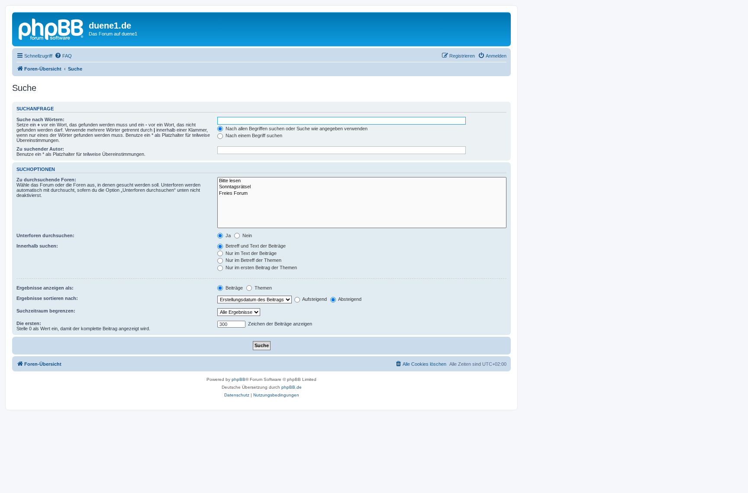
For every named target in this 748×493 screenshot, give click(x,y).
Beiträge (233, 287)
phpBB (238, 379)
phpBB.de (291, 387)
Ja (227, 235)
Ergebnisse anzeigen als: (45, 287)
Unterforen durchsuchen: (45, 235)
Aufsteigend (314, 299)
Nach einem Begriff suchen (253, 135)
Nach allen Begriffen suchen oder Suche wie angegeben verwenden (296, 128)
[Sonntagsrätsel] (362, 187)
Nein (246, 235)
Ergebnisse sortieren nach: (47, 298)
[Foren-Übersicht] (51, 28)
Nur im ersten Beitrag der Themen (260, 267)
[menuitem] (63, 56)
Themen (262, 287)
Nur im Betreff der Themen (252, 260)
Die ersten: (28, 323)
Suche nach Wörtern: (40, 119)
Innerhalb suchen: (37, 245)
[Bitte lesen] (362, 181)
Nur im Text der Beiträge (250, 253)
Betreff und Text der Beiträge (255, 245)
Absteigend (349, 299)
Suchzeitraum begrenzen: (45, 310)
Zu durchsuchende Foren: (46, 179)
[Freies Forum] (362, 193)
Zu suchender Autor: (40, 148)
